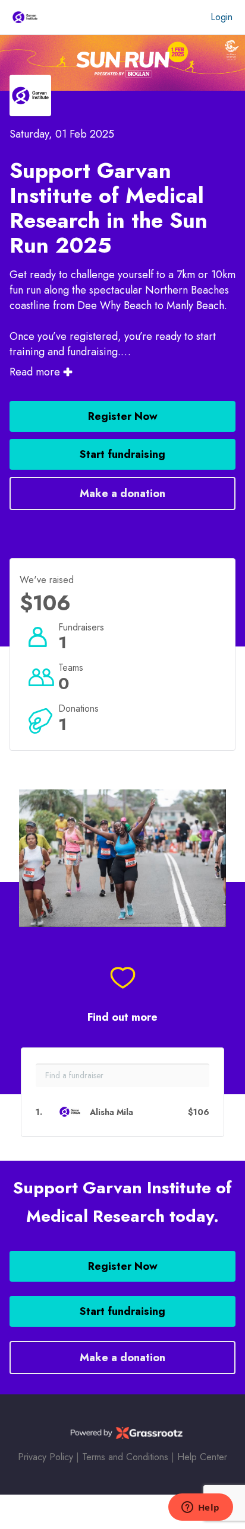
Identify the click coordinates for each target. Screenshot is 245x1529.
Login (222, 17)
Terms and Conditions (125, 1457)
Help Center (202, 1457)
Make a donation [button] (122, 493)
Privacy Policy (45, 1457)
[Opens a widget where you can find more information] (200, 1508)
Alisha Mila (111, 1112)
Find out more (122, 1017)
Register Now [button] (123, 416)
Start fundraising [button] (122, 454)
